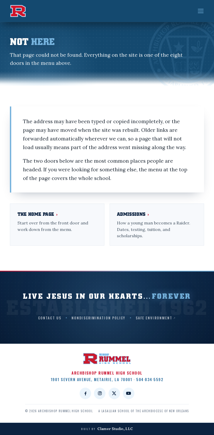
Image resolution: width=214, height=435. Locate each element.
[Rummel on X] (114, 393)
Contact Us (49, 317)
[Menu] (200, 11)
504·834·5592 (149, 379)
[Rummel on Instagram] (99, 393)
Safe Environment (154, 317)
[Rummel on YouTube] (128, 393)
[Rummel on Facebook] (85, 393)
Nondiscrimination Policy (98, 317)
